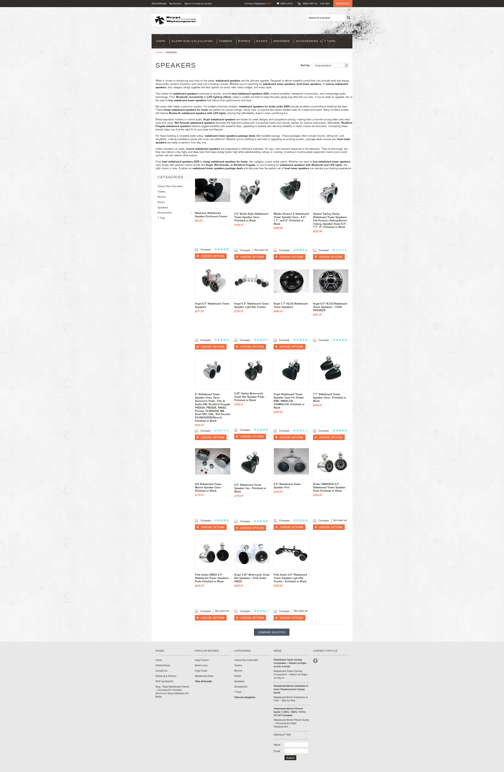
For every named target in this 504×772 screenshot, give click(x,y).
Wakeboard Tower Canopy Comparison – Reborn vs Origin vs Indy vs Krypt (290, 663)
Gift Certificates (159, 3)
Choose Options (212, 256)
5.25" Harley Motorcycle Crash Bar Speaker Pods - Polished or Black (250, 396)
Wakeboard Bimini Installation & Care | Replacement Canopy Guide (291, 689)
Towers (225, 41)
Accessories (307, 41)
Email (277, 751)
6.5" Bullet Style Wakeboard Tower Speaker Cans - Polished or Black (251, 217)
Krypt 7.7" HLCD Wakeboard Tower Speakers (291, 305)
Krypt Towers (202, 659)
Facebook (315, 660)
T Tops (329, 41)
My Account (175, 3)
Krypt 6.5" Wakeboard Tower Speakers (212, 305)
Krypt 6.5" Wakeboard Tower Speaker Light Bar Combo (251, 305)
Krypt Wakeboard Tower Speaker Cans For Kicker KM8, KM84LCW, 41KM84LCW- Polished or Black (289, 400)
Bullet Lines (201, 665)
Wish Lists (287, 3)
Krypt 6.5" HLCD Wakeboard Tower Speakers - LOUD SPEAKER (330, 307)
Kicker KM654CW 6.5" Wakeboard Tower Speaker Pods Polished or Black (329, 487)
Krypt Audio (201, 670)
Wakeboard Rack (204, 675)
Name (277, 744)
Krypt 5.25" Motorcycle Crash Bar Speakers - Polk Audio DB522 (252, 578)
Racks (261, 41)
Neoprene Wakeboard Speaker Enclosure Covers (211, 214)
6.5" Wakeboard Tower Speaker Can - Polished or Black (250, 488)
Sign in (187, 3)
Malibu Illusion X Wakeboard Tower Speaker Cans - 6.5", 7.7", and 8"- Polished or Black (291, 219)
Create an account (203, 3)
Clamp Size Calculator (192, 41)
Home (159, 52)
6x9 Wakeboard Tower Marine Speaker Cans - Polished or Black (208, 487)
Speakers (281, 41)
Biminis (244, 41)
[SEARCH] (348, 17)
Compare (205, 249)
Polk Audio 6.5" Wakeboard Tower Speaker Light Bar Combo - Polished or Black (290, 578)
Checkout (343, 3)
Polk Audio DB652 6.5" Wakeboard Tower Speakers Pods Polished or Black (212, 578)
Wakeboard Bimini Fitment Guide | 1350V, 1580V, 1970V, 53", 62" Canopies (290, 712)
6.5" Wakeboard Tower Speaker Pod (287, 485)
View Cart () (315, 3)
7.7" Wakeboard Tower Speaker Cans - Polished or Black (329, 397)
